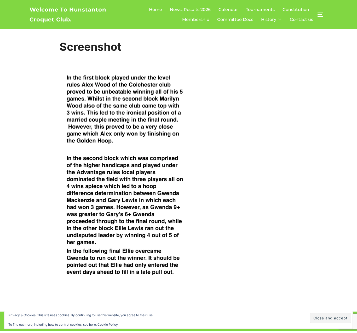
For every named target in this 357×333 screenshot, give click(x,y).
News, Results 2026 (190, 9)
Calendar (228, 9)
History (268, 19)
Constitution (296, 9)
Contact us (301, 19)
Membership (195, 19)
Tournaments (260, 9)
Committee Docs (235, 19)
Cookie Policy (107, 324)
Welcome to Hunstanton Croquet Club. (68, 14)
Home (155, 9)
